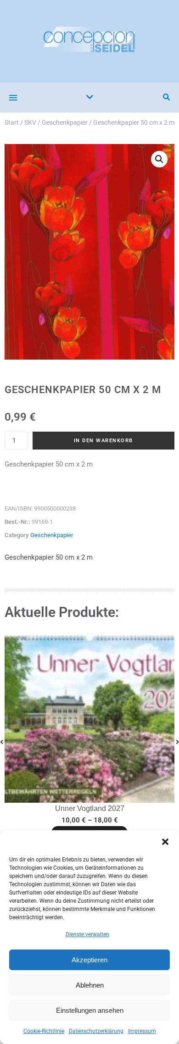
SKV (30, 122)
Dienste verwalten (87, 934)
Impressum (142, 1031)
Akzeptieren (89, 960)
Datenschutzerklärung (96, 1031)
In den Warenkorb (103, 441)
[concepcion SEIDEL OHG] (89, 41)
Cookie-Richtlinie (43, 1031)
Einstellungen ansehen (89, 1010)
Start (12, 122)
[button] (165, 841)
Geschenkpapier (65, 122)
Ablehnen (90, 985)
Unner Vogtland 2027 (89, 808)
